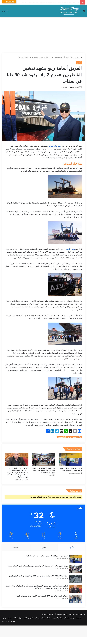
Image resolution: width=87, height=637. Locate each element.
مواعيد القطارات (69, 618)
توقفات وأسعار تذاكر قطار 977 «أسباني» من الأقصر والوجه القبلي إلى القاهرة (42, 596)
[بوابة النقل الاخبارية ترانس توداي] (69, 11)
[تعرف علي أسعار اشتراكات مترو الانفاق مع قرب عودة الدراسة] (70, 459)
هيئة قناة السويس (54, 146)
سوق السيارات (17, 618)
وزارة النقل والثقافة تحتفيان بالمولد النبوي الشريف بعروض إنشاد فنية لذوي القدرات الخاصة (43, 470)
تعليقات (16, 547)
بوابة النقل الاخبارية (48, 614)
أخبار (72, 57)
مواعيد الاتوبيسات (56, 618)
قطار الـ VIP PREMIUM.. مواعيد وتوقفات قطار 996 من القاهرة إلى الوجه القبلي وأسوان (51, 2)
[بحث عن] (84, 11)
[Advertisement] (43, 34)
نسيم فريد (75, 87)
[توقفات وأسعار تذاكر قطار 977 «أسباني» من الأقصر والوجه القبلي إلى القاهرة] (75, 599)
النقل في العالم (28, 618)
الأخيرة (43, 547)
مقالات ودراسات (40, 618)
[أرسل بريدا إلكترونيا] (71, 87)
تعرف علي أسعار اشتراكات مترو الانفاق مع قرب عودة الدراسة (47, 556)
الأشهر (71, 547)
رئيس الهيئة (70, 249)
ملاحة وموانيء (6, 618)
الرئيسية (77, 57)
